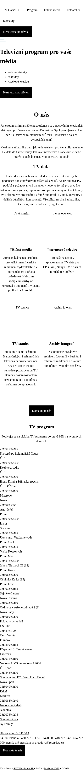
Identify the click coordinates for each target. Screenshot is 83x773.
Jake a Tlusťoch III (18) (14, 565)
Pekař (3, 691)
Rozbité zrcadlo (9, 467)
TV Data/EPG (12, 10)
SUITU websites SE (24, 768)
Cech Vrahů (7, 635)
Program (32, 10)
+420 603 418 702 (53, 738)
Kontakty (8, 21)
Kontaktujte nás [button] (12, 750)
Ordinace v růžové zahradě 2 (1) (19, 607)
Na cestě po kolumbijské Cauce (19, 453)
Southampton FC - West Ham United (22, 677)
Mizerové (6, 495)
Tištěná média (52, 10)
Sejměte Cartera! (10, 593)
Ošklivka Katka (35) (12, 579)
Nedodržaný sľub (10, 705)
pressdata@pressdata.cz (19, 742)
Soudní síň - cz (9, 719)
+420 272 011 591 (30, 738)
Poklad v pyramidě (11, 621)
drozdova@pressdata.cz (49, 742)
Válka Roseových (11, 551)
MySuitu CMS (51, 768)
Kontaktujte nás (41, 410)
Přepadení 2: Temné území (16, 649)
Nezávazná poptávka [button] (16, 31)
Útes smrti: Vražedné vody (16, 537)
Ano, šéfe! (6, 509)
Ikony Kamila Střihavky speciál (19, 481)
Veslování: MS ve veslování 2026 (20, 663)
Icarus (3, 523)
